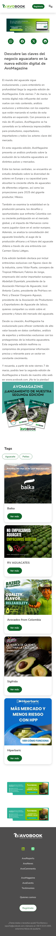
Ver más (14, 516)
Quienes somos (28, 897)
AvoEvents (28, 882)
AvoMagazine (28, 877)
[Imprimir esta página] (45, 41)
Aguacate (10, 456)
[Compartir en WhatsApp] (11, 41)
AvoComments (28, 868)
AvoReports (28, 858)
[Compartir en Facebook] (22, 41)
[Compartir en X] (34, 41)
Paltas (26, 456)
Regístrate (38, 6)
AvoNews (28, 863)
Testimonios (28, 887)
